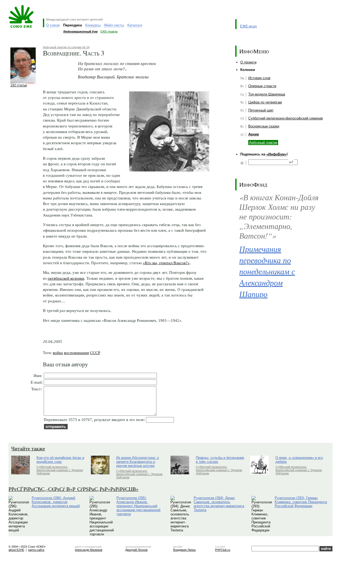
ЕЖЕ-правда (108, 31)
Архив (253, 134)
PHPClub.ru (222, 549)
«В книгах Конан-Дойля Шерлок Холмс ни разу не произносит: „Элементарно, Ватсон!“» (279, 216)
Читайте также (28, 448)
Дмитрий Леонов (136, 549)
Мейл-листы (114, 25)
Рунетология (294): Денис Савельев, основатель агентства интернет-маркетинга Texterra (219, 504)
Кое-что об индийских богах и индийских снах (60, 460)
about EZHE (16, 549)
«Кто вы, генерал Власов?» (166, 263)
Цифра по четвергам (265, 102)
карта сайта (36, 549)
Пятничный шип (260, 110)
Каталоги (134, 25)
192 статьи (18, 85)
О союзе (53, 25)
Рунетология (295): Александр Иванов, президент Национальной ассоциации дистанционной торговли (138, 506)
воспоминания (76, 352)
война (58, 352)
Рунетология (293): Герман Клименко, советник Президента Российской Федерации (301, 502)
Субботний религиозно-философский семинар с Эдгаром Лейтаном (59, 470)
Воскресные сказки (263, 126)
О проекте (248, 62)
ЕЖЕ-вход (248, 26)
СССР (95, 352)
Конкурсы (93, 25)
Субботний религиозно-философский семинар (285, 118)
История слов (259, 78)
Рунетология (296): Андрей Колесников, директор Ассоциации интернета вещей (56, 502)
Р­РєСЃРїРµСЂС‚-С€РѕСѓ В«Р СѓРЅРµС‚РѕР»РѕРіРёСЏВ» (74, 488)
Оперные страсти (262, 86)
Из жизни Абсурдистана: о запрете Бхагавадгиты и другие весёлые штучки (137, 462)
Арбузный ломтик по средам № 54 (66, 47)
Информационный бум (80, 31)
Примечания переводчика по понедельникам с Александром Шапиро (267, 271)
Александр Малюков (88, 549)
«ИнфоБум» (276, 154)
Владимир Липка (184, 549)
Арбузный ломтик (263, 143)
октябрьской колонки (66, 278)
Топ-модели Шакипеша (266, 94)
